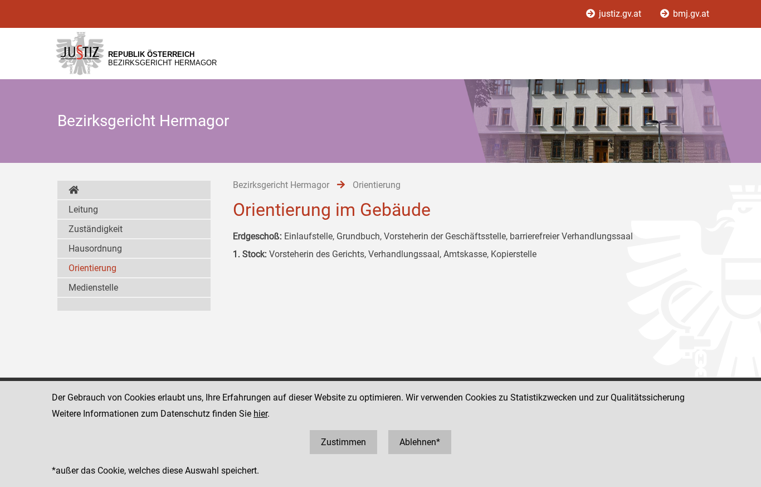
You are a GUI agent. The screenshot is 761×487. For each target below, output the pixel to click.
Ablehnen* (419, 442)
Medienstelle (93, 287)
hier (260, 413)
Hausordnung (95, 248)
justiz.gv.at (620, 13)
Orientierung (92, 268)
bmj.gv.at (690, 13)
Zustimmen (343, 442)
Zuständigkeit (96, 229)
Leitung (83, 209)
